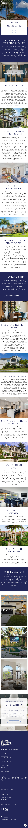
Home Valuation (5, 792)
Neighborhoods (6, 797)
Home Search (5, 794)
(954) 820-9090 (4, 755)
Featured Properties (7, 789)
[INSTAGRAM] (5, 777)
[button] (14, 295)
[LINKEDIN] (9, 777)
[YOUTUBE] (15, 777)
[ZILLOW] (2, 780)
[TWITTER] (12, 777)
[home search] (22, 2)
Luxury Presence (13, 819)
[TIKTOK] (18, 777)
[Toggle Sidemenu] (25, 2)
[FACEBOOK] (2, 777)
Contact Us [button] (4, 799)
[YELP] (22, 777)
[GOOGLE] (25, 777)
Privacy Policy (15, 822)
